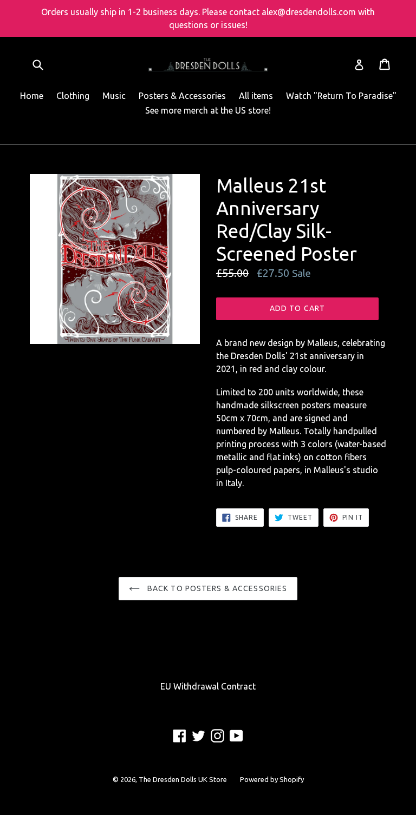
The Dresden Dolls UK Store (183, 779)
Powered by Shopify (272, 779)
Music (114, 96)
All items (256, 96)
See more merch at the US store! (208, 110)
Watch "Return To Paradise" (341, 96)
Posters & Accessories (182, 96)
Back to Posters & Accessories (216, 588)
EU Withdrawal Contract (208, 686)
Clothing (72, 96)
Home (31, 96)
